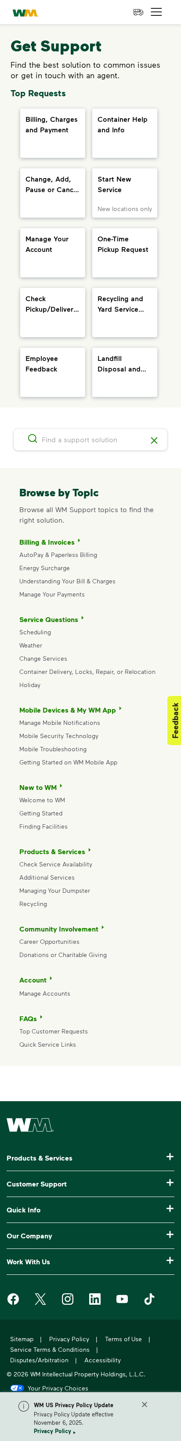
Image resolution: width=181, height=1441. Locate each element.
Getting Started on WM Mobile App (68, 762)
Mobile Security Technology (58, 735)
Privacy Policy (52, 1430)
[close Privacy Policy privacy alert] (145, 1404)
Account (33, 979)
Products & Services (52, 851)
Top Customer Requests (53, 1031)
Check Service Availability (55, 864)
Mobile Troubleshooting (53, 749)
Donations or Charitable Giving (64, 954)
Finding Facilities (43, 826)
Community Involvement (58, 928)
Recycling (33, 903)
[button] (156, 12)
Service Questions (48, 619)
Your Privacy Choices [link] (58, 1387)
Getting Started (40, 813)
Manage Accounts (44, 993)
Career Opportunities (49, 941)
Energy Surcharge (44, 567)
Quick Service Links (47, 1044)
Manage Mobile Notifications (59, 722)
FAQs (28, 1018)
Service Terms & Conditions (50, 1349)
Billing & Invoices (47, 542)
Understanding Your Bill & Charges (67, 581)
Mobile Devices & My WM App (67, 709)
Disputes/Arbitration (39, 1360)
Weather (30, 645)
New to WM (38, 787)
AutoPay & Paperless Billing (58, 554)
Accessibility (102, 1360)
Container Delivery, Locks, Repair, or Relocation (87, 671)
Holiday (29, 684)
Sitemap (21, 1339)
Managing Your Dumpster (54, 890)
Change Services (43, 658)
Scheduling (35, 632)
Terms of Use (123, 1339)
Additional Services (47, 877)
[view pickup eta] (138, 12)
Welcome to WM (42, 800)
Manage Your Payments (52, 594)
